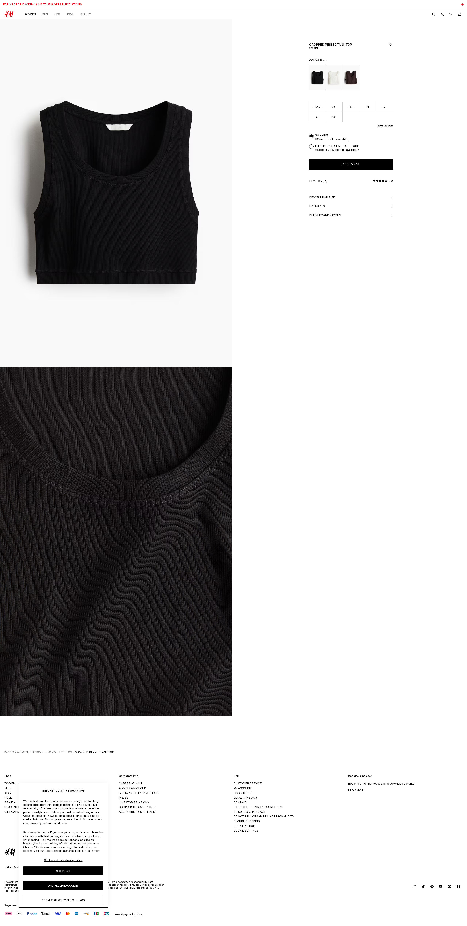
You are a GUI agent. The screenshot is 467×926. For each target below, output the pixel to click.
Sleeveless (63, 752)
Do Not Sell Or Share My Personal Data (264, 816)
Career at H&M (130, 783)
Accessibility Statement (138, 811)
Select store (348, 145)
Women (30, 14)
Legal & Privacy (246, 797)
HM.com (8, 752)
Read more (356, 789)
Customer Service (248, 783)
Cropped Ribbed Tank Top (94, 752)
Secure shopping (247, 821)
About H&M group (132, 788)
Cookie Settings (246, 830)
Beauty (85, 14)
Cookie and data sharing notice (63, 860)
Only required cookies (63, 885)
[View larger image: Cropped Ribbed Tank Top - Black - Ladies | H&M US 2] (116, 541)
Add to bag (351, 164)
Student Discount (18, 806)
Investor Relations (134, 802)
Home (70, 14)
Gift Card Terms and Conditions (258, 806)
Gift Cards (12, 811)
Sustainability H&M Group (138, 792)
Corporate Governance (137, 806)
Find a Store (243, 792)
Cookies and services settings (63, 900)
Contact (240, 802)
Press (123, 797)
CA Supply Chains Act (249, 811)
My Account (243, 788)
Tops (47, 752)
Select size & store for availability (338, 149)
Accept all (63, 870)
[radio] (317, 77)
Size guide (385, 126)
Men (45, 14)
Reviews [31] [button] (318, 181)
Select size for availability (333, 139)
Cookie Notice (244, 825)
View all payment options (128, 914)
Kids (57, 14)
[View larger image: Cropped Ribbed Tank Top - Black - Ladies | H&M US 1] (116, 193)
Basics (36, 752)
